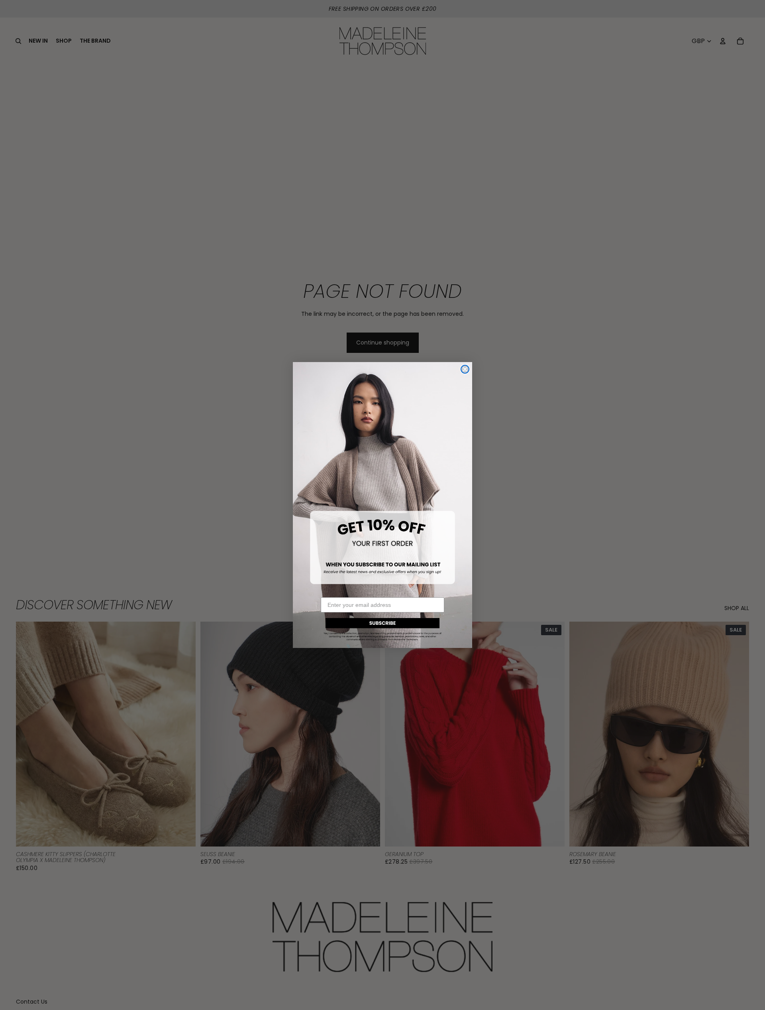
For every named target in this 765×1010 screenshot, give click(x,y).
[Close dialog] (465, 369)
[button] (382, 628)
